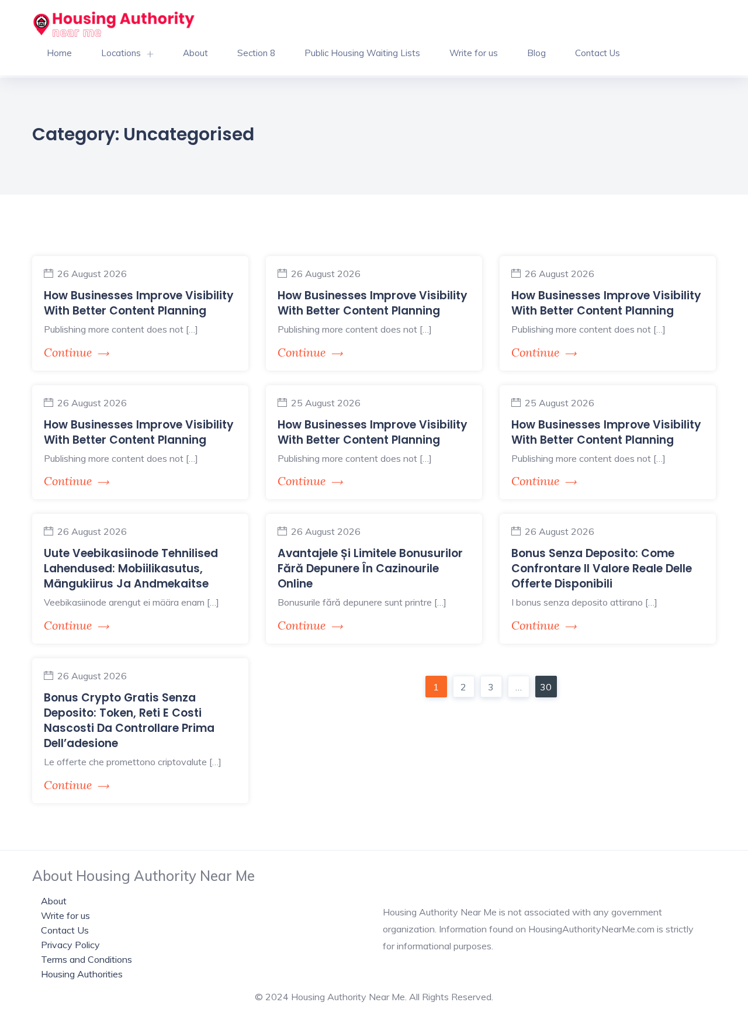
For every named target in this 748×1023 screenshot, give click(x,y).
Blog (536, 52)
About (195, 52)
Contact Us (597, 52)
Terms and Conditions (86, 959)
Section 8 (256, 52)
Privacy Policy (70, 945)
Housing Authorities (82, 974)
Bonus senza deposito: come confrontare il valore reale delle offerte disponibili (601, 568)
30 (546, 687)
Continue (68, 352)
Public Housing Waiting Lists (362, 52)
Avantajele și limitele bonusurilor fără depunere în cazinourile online (370, 568)
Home (59, 52)
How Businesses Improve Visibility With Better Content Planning (139, 303)
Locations (121, 52)
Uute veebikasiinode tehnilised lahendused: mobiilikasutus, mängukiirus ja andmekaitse (131, 568)
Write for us (473, 52)
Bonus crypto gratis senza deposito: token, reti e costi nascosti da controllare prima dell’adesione (129, 720)
